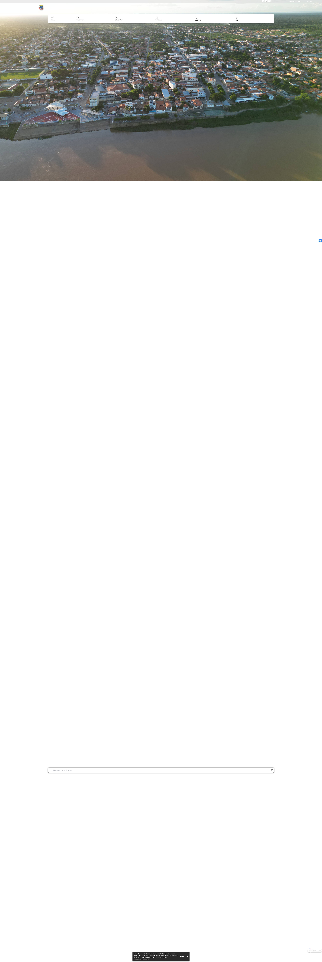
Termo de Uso (144, 959)
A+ (269, 1)
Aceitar (182, 956)
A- (263, 1)
